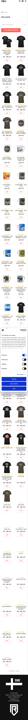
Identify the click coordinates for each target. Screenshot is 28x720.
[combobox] (14, 24)
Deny (14, 388)
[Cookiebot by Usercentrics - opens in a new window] (20, 330)
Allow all (14, 379)
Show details (20, 374)
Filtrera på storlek (12, 30)
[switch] (24, 359)
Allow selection (14, 383)
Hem (2, 12)
